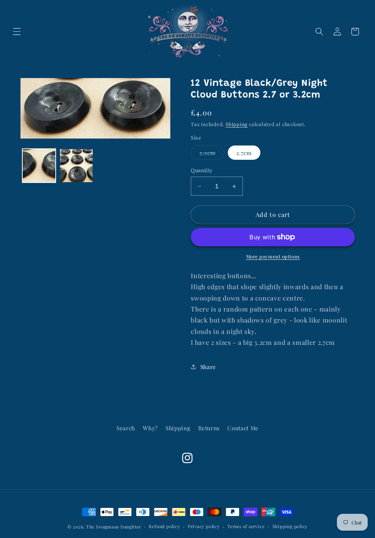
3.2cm (211, 154)
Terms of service (245, 526)
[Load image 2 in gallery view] (76, 165)
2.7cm (244, 152)
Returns (209, 428)
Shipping (237, 124)
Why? (150, 428)
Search (125, 428)
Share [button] (208, 367)
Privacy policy (204, 526)
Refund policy (164, 526)
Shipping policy (290, 526)
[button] (17, 31)
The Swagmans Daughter (113, 527)
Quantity (202, 170)
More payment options (273, 256)
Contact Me (243, 428)
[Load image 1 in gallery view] (39, 165)
